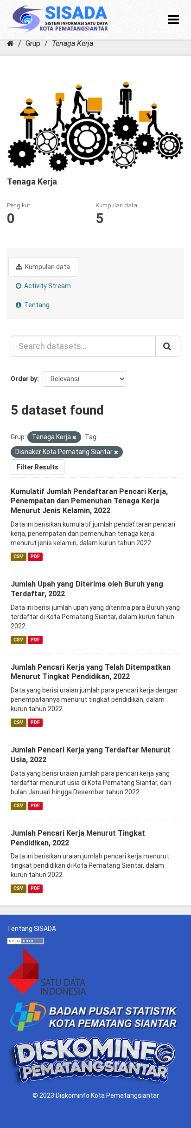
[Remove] (74, 438)
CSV (18, 557)
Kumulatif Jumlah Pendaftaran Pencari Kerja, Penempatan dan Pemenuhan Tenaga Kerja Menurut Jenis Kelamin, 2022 (89, 501)
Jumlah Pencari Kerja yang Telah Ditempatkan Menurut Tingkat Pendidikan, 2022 (91, 672)
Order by (24, 379)
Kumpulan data (47, 266)
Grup (32, 43)
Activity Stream (47, 286)
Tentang (36, 305)
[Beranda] (10, 43)
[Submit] (167, 346)
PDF (35, 557)
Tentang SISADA (31, 928)
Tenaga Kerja (72, 43)
